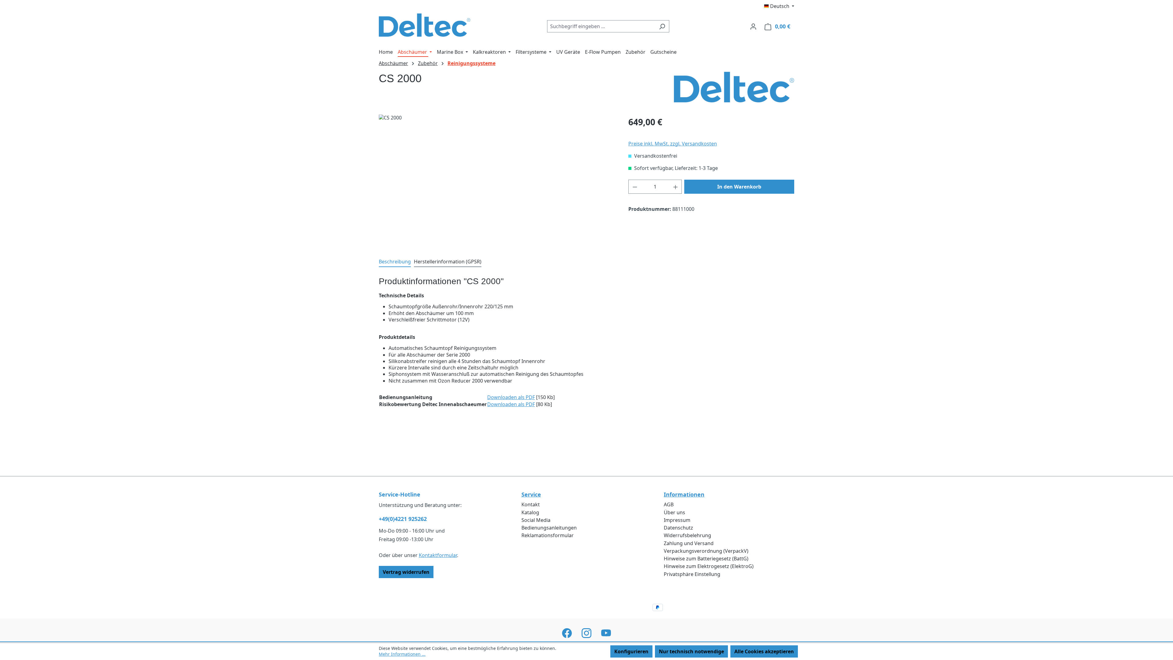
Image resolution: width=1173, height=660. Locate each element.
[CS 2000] (497, 180)
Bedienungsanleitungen (549, 527)
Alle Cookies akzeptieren (764, 651)
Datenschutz (678, 527)
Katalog (530, 512)
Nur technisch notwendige (691, 651)
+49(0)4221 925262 (403, 518)
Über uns (674, 512)
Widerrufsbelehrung (687, 535)
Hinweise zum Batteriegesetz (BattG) (706, 558)
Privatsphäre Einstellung (692, 574)
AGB (669, 504)
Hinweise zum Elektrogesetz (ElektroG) (709, 566)
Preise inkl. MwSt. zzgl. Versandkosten (672, 143)
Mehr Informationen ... (402, 654)
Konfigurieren (631, 651)
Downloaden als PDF (511, 397)
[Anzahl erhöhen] (675, 187)
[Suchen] (662, 26)
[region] (497, 180)
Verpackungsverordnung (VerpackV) (706, 551)
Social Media (535, 520)
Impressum (677, 520)
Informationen (684, 494)
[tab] (395, 262)
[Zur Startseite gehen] (424, 25)
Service (531, 494)
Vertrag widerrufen (406, 572)
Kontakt (530, 504)
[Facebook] (567, 633)
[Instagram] (586, 633)
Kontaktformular (438, 555)
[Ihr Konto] (753, 26)
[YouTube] (606, 633)
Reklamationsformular (547, 535)
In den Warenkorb (739, 186)
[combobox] (601, 26)
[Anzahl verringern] (634, 187)
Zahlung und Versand (689, 543)
